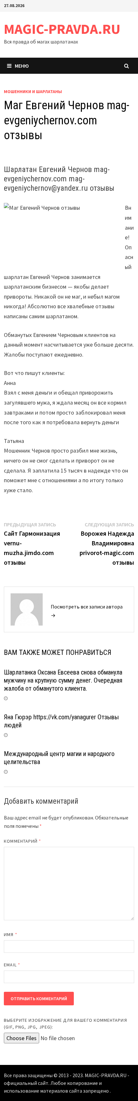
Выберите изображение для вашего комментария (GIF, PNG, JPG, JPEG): (65, 1023)
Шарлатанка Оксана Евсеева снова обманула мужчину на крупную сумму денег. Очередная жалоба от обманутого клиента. (63, 680)
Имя (10, 934)
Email (12, 965)
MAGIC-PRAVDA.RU (62, 29)
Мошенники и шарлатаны (33, 91)
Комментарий (22, 841)
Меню (22, 65)
